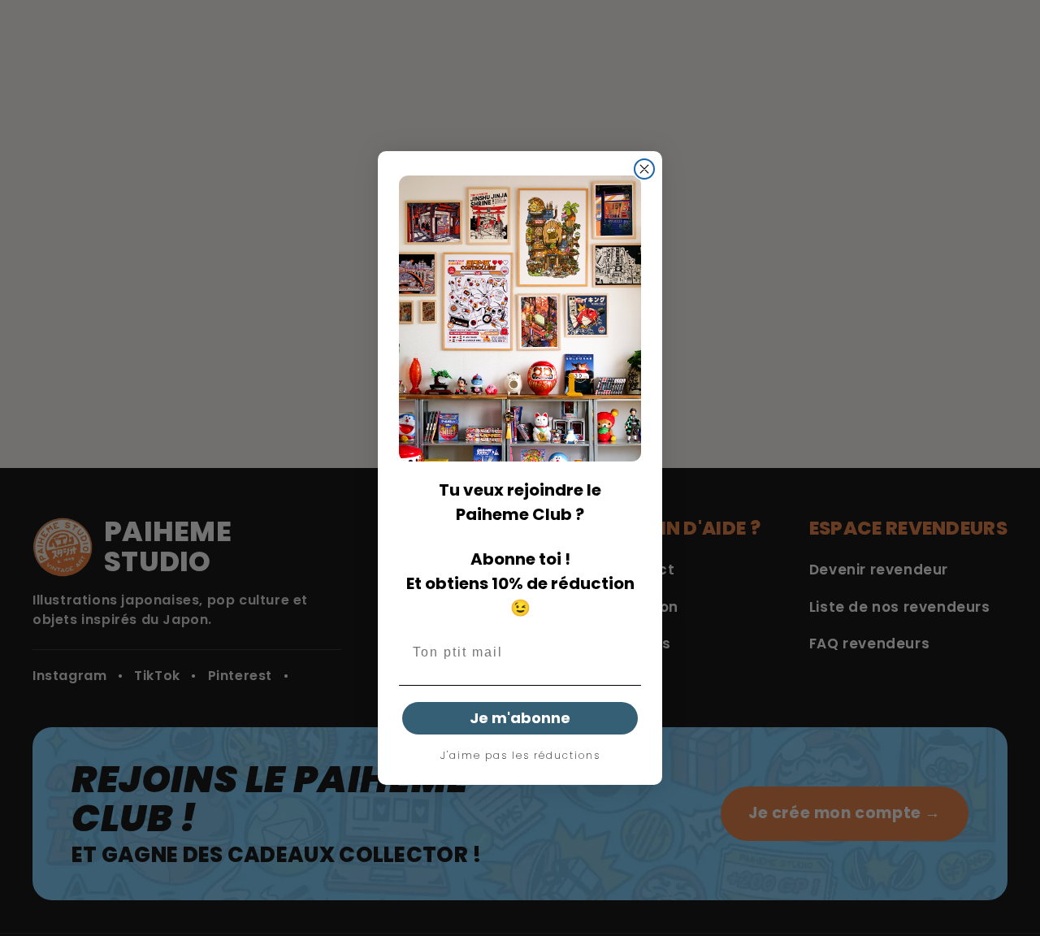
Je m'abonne (520, 718)
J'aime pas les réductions (520, 755)
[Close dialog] (644, 169)
